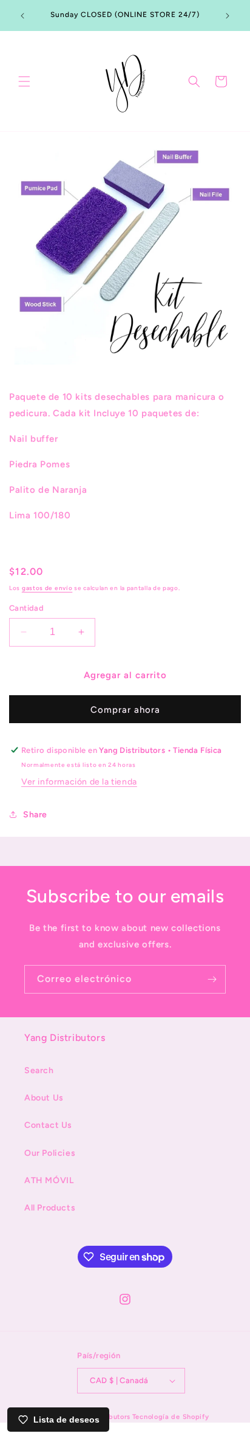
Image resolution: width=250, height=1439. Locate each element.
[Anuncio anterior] (22, 15)
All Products (49, 1208)
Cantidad (26, 608)
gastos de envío (47, 588)
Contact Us (48, 1125)
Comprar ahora (125, 709)
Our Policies (49, 1153)
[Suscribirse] (211, 979)
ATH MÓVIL (48, 1180)
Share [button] (35, 814)
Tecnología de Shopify (170, 1417)
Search (39, 1070)
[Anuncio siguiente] (227, 15)
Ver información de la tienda (79, 782)
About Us (44, 1098)
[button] (24, 81)
